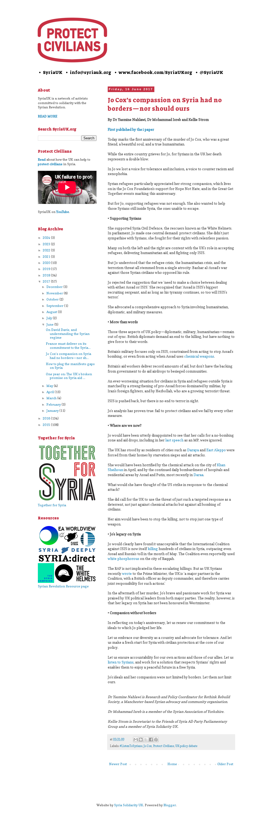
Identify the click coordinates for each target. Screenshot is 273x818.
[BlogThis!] (140, 739)
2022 (47, 250)
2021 (47, 257)
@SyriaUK (211, 72)
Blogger (169, 805)
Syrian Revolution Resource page (63, 586)
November (55, 293)
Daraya (193, 450)
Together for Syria (52, 505)
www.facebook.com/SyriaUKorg (155, 72)
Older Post (225, 764)
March (51, 398)
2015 (47, 425)
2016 (47, 418)
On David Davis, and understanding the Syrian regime (68, 333)
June (50, 324)
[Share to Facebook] (151, 739)
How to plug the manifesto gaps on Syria (70, 366)
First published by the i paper (131, 129)
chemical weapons (199, 356)
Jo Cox (148, 746)
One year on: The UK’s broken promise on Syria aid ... (69, 376)
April (50, 392)
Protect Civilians (163, 746)
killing (153, 549)
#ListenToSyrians (131, 746)
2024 (47, 238)
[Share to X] (145, 739)
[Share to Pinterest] (156, 739)
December (54, 287)
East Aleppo (216, 450)
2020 (47, 263)
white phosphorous (123, 558)
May (50, 386)
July (49, 318)
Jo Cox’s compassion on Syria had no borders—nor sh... (68, 355)
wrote (127, 573)
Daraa (198, 475)
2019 (47, 269)
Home (172, 764)
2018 (47, 275)
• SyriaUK (50, 72)
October (52, 299)
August (52, 312)
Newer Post (118, 764)
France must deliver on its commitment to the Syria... (68, 345)
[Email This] (135, 739)
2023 (47, 244)
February (54, 404)
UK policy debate (186, 746)
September (55, 306)
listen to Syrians (121, 662)
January (52, 411)
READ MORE (47, 116)
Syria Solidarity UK (128, 805)
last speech (174, 440)
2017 (47, 281)
